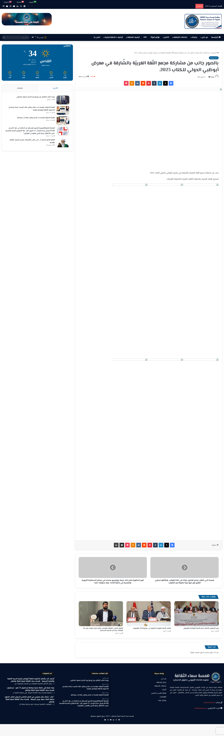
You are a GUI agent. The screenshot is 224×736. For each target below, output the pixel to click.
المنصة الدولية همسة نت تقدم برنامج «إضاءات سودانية (36, 118)
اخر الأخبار (207, 52)
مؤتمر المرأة (155, 37)
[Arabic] (35, 2)
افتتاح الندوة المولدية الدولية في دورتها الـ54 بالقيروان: (152, 628)
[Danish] (22, 2)
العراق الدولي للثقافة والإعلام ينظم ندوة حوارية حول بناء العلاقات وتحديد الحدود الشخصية (103, 629)
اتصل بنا (97, 37)
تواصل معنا (162, 700)
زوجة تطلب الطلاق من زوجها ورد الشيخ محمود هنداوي (36, 97)
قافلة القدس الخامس (158, 693)
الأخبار (166, 37)
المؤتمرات (163, 696)
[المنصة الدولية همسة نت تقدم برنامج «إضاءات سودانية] (62, 120)
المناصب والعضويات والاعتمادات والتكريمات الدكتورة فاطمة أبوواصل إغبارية (169, 6)
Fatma (212, 77)
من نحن (205, 37)
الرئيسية (215, 37)
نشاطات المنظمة (180, 37)
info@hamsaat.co (200, 708)
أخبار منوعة (199, 52)
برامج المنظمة (161, 682)
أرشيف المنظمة (133, 37)
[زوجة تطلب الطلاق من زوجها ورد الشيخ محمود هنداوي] (62, 100)
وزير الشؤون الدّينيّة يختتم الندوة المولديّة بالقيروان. (201, 628)
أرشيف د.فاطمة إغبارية (114, 37)
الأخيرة (55, 88)
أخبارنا (164, 689)
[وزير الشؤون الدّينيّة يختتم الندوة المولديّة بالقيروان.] (196, 613)
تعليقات (20, 88)
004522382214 (209, 702)
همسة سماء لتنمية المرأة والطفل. (122, 716)
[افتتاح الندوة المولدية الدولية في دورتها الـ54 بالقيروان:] (148, 613)
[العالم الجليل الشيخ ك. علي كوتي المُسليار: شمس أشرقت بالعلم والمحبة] (62, 143)
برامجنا (194, 37)
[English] (10, 2)
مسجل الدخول (204, 652)
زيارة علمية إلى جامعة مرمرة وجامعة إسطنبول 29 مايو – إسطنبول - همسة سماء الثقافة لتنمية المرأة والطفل (30, 689)
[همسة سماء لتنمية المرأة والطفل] (203, 21)
